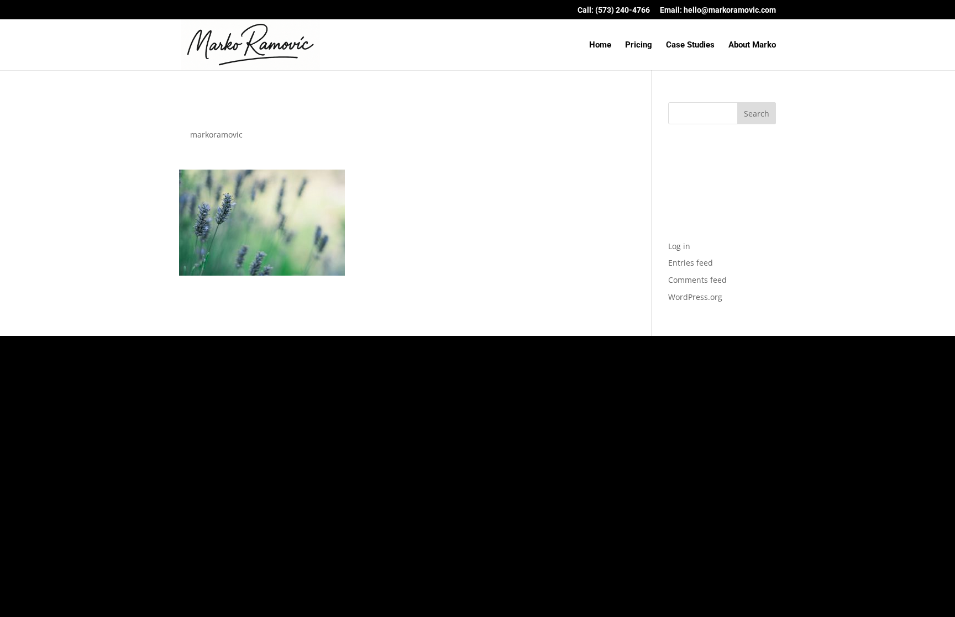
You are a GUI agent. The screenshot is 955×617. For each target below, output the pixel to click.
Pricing (638, 45)
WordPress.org (695, 297)
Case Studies (690, 45)
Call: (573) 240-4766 (614, 10)
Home (600, 45)
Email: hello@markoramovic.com (718, 10)
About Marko (752, 45)
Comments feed (697, 280)
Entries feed (690, 262)
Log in (679, 246)
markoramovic (216, 134)
